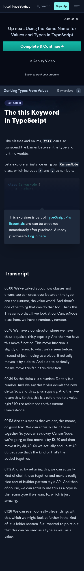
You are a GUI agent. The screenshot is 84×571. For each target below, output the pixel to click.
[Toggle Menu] (76, 6)
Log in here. (37, 236)
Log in (28, 74)
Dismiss (68, 19)
